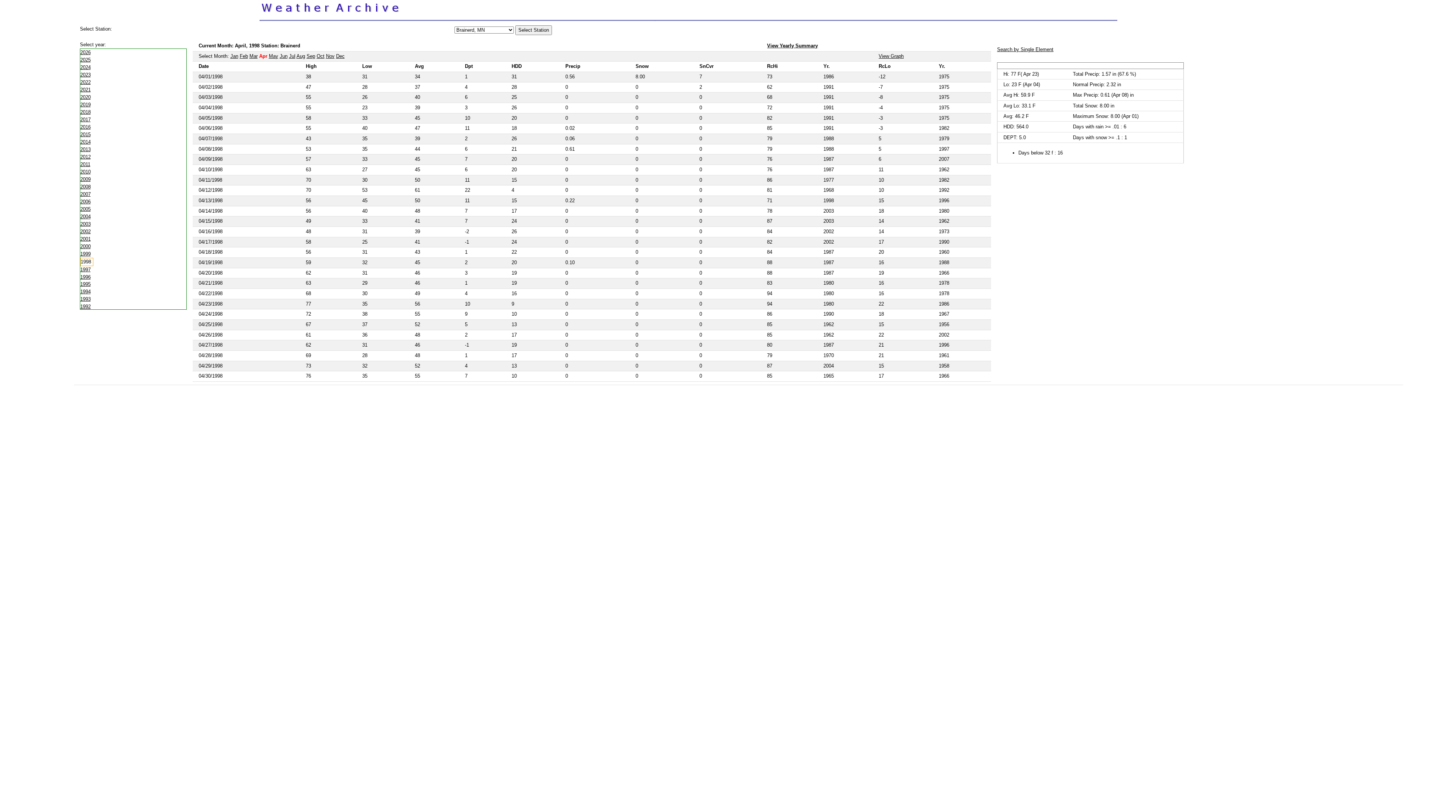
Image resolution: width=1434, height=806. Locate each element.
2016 (85, 127)
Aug (301, 56)
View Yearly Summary (792, 46)
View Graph (891, 56)
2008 (85, 187)
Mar (253, 56)
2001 (85, 239)
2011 (85, 164)
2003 (85, 224)
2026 (85, 52)
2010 (85, 172)
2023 (85, 75)
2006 (85, 201)
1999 (85, 254)
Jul (292, 56)
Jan (234, 56)
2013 (85, 149)
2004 (85, 216)
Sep (311, 56)
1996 (85, 277)
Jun (284, 56)
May (273, 56)
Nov (330, 56)
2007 (85, 194)
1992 (85, 306)
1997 (85, 269)
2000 (85, 246)
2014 (85, 142)
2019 (85, 104)
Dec (340, 56)
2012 (85, 157)
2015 (85, 134)
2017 (85, 119)
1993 (85, 299)
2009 (85, 179)
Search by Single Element (1025, 49)
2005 (85, 209)
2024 (85, 67)
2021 (85, 90)
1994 (85, 291)
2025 (85, 60)
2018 (85, 112)
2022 (85, 82)
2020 (85, 97)
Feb (244, 56)
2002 (85, 231)
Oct (321, 56)
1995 (85, 284)
